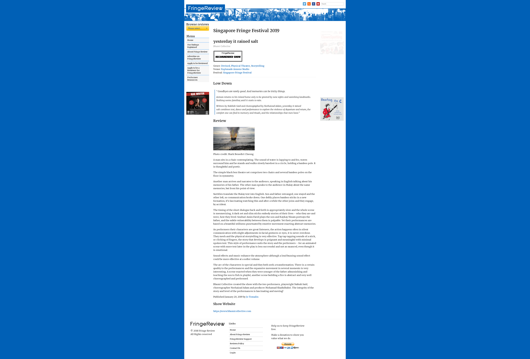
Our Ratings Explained (193, 45)
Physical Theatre (240, 65)
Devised (225, 65)
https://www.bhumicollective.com (232, 311)
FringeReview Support (241, 339)
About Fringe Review (197, 51)
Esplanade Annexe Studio (235, 69)
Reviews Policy (237, 343)
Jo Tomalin (252, 296)
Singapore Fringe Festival (237, 72)
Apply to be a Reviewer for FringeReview (194, 70)
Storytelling (257, 65)
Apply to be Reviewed (197, 63)
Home (190, 40)
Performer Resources (192, 78)
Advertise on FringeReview (194, 57)
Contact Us (235, 348)
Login (233, 352)
